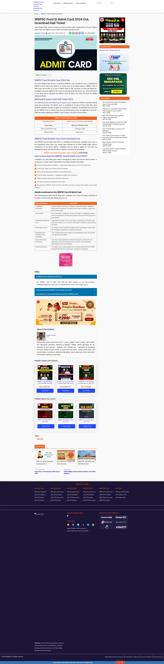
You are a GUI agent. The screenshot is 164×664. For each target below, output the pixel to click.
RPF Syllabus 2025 (121, 494)
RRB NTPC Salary (105, 500)
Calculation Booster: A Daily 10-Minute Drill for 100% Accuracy (114, 150)
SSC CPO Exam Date (89, 500)
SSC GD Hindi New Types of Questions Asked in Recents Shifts (115, 103)
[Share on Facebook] (79, 33)
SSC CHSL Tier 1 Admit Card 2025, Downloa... (66, 463)
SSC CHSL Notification (57, 492)
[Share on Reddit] (76, 33)
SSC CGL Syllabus (40, 494)
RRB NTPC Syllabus (105, 494)
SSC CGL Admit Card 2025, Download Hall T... (44, 463)
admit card (40, 439)
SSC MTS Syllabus (72, 494)
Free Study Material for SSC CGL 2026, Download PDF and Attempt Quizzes (115, 123)
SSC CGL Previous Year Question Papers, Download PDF (113, 116)
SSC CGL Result (39, 497)
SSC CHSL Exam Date (57, 497)
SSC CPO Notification (89, 492)
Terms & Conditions (146, 657)
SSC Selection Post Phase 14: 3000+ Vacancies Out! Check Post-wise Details (115, 136)
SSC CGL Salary (39, 500)
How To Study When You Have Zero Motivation (113, 130)
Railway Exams (68, 3)
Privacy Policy (158, 657)
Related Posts (39, 446)
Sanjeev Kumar (40, 33)
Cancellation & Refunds (132, 657)
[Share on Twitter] (82, 33)
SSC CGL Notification (41, 492)
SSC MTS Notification (73, 492)
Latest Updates (80, 3)
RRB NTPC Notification (106, 492)
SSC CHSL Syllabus (56, 494)
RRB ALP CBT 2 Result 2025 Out (110, 50)
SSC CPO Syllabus (88, 494)
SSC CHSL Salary (56, 500)
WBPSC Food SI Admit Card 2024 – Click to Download (61, 152)
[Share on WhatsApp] (70, 33)
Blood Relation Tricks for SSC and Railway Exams (113, 143)
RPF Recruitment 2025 (122, 492)
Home (36, 14)
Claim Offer (120, 662)
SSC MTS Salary (72, 500)
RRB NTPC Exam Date (106, 497)
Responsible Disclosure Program (114, 657)
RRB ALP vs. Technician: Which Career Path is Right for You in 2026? (115, 110)
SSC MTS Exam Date (73, 497)
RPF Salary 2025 (120, 497)
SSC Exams (56, 3)
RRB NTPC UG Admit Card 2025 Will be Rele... (86, 463)
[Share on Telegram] (73, 33)
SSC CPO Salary (88, 497)
